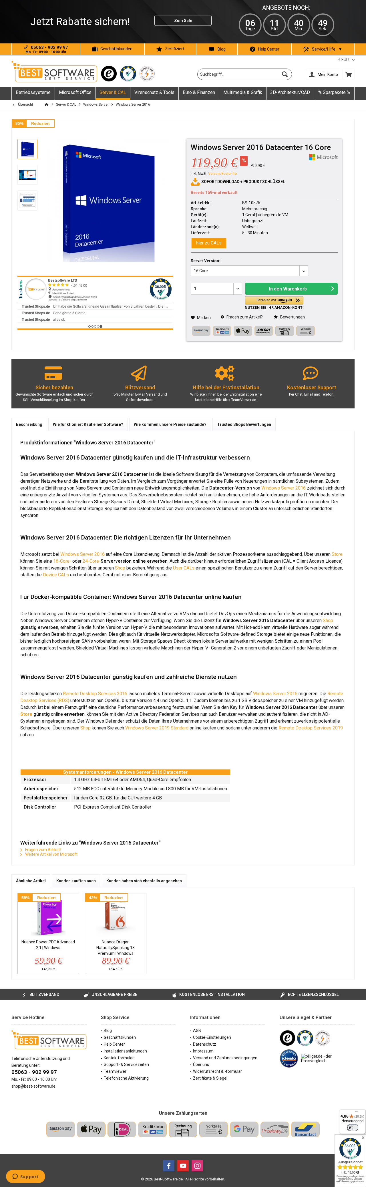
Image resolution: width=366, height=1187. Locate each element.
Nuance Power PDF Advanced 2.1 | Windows (48, 945)
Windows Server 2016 (283, 488)
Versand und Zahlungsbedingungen (225, 1058)
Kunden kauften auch (76, 881)
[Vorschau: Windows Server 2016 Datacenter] (27, 149)
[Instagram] (197, 1165)
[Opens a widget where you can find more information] (25, 1177)
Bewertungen (292, 317)
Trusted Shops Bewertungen (244, 424)
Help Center (268, 49)
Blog (222, 49)
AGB (197, 1030)
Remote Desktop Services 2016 (95, 693)
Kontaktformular (119, 1058)
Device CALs (56, 575)
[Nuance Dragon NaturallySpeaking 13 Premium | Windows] (116, 916)
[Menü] (356, 1112)
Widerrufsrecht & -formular (217, 1071)
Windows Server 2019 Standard (156, 728)
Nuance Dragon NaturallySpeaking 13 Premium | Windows (115, 948)
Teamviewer (115, 1071)
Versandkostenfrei (223, 174)
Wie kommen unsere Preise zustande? (170, 424)
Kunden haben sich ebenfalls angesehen (144, 881)
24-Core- (92, 561)
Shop (120, 568)
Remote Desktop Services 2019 (311, 728)
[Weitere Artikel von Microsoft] (323, 157)
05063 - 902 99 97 (34, 1072)
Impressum (203, 1051)
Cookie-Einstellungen (212, 1037)
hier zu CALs (209, 243)
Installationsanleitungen (125, 1051)
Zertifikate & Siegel (210, 1078)
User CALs (183, 568)
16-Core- (62, 561)
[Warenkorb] (349, 74)
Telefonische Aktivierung (126, 1078)
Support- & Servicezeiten (126, 1064)
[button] (274, 302)
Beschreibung (29, 424)
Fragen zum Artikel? (244, 317)
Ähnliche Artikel (31, 881)
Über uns (201, 1064)
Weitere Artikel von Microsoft (50, 854)
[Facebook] (168, 1165)
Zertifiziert (174, 49)
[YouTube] (183, 1165)
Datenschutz (204, 1044)
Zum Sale (183, 20)
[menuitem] (349, 74)
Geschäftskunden (116, 49)
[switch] (352, 1127)
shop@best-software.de (33, 1086)
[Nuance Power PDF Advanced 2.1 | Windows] (48, 916)
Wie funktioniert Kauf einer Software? (88, 424)
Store (337, 554)
